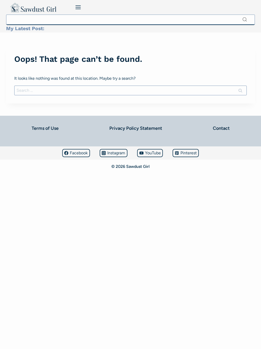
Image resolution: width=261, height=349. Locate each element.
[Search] (244, 19)
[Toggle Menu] (78, 7)
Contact (221, 128)
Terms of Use (45, 128)
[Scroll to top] (6, 329)
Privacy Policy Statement (135, 128)
